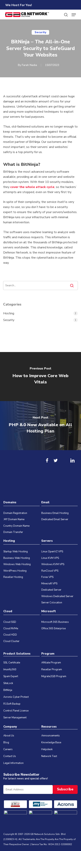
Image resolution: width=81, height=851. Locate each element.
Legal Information (13, 763)
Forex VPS (47, 577)
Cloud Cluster (11, 641)
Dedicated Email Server (54, 519)
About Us (8, 735)
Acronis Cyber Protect (16, 697)
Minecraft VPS (49, 583)
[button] (74, 15)
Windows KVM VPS (52, 564)
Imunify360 (9, 669)
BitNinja (7, 690)
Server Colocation (51, 602)
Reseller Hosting (13, 577)
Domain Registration (15, 513)
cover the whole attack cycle (32, 187)
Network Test (49, 756)
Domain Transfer (13, 532)
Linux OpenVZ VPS (52, 551)
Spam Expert (10, 676)
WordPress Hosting (15, 571)
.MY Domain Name (13, 519)
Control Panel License (16, 710)
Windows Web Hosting (17, 564)
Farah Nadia (29, 65)
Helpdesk (46, 749)
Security (40, 32)
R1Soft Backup (11, 704)
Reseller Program (51, 669)
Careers (8, 749)
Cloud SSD (9, 622)
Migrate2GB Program (53, 676)
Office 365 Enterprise (53, 628)
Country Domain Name (16, 526)
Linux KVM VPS (50, 558)
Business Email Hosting (55, 513)
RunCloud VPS (49, 571)
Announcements (50, 735)
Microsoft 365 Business (55, 622)
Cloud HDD (10, 635)
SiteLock (8, 683)
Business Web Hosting (16, 558)
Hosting (8, 313)
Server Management (15, 717)
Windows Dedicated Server (57, 596)
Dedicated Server (51, 590)
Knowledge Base (51, 742)
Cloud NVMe (10, 628)
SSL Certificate (11, 662)
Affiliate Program (51, 662)
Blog (6, 742)
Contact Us (9, 756)
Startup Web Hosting (15, 551)
